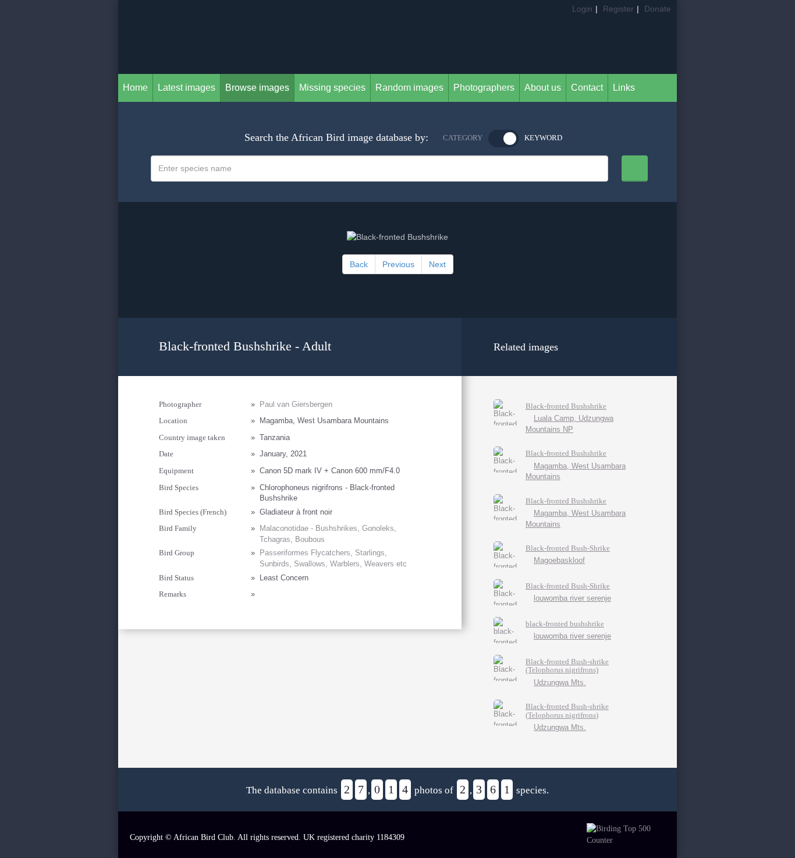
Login (582, 8)
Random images (409, 88)
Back (359, 264)
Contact (587, 88)
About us (542, 88)
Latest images (186, 88)
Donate (657, 8)
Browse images (257, 88)
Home (135, 88)
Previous (398, 264)
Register (618, 8)
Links (624, 88)
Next (437, 264)
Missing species (332, 88)
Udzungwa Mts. (560, 682)
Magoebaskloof (559, 560)
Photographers (483, 88)
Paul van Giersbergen (296, 404)
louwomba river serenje (572, 598)
